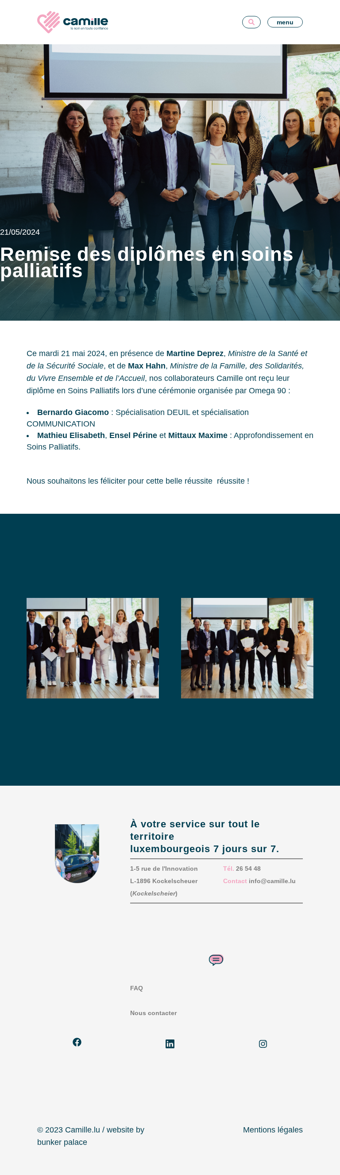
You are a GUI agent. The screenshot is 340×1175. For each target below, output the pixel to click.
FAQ (136, 988)
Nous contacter (153, 1012)
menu (285, 22)
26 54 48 (248, 868)
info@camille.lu (272, 880)
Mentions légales (273, 1129)
